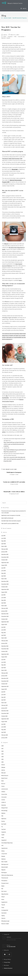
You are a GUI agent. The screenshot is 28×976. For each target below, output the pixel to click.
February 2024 (4, 608)
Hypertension (4, 848)
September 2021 (5, 686)
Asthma (3, 770)
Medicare (3, 859)
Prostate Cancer (5, 883)
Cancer (2, 786)
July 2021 (3, 691)
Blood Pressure (4, 775)
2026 (2, 762)
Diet (2, 816)
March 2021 (4, 702)
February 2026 (4, 549)
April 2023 (3, 635)
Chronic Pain (4, 794)
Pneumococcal (4, 877)
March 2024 (4, 605)
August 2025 (4, 565)
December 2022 (4, 646)
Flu (2, 826)
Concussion (4, 797)
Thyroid (3, 904)
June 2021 (3, 694)
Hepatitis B (3, 840)
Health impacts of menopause (14, 472)
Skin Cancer (4, 891)
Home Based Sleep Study (7, 842)
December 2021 (4, 678)
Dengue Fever (4, 807)
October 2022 (4, 651)
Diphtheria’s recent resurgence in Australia (10, 515)
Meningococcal (4, 864)
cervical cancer (4, 789)
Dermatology (4, 810)
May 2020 (3, 729)
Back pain (3, 772)
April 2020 (3, 732)
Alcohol (3, 764)
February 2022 (4, 673)
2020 (2, 745)
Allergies (3, 767)
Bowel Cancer (4, 778)
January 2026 (4, 551)
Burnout (3, 783)
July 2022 (3, 659)
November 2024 (5, 584)
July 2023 (3, 627)
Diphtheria (3, 818)
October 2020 (4, 716)
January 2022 (4, 675)
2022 (2, 751)
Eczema (3, 821)
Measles (3, 856)
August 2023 (4, 624)
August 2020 (4, 721)
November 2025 (5, 557)
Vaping (3, 915)
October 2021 (4, 683)
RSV (15, 36)
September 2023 (5, 621)
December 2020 (4, 710)
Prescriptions (4, 880)
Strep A (3, 896)
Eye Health (3, 824)
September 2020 (5, 718)
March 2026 (4, 546)
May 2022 (3, 665)
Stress (2, 899)
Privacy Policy (7, 962)
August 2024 (4, 592)
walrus (5, 34)
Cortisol (3, 799)
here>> (20, 280)
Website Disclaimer (8, 968)
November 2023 (5, 616)
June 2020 (3, 727)
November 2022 (5, 648)
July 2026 (3, 535)
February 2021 (4, 705)
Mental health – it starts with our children (14, 491)
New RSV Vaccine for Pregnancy (20, 18)
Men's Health (4, 861)
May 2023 (3, 632)
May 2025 (3, 573)
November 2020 (5, 713)
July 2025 (3, 568)
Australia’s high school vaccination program (11, 520)
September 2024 (5, 589)
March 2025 (4, 578)
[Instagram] (9, 954)
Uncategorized (4, 910)
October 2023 (4, 619)
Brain (2, 780)
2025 (4, 36)
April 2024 (3, 603)
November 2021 (5, 681)
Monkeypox (4, 872)
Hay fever (3, 829)
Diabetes (3, 813)
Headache (3, 832)
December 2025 (4, 554)
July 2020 (3, 724)
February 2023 (4, 640)
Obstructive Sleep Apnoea (7, 875)
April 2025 (3, 576)
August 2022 (4, 656)
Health (2, 834)
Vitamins (3, 918)
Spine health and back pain (7, 518)
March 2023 (4, 638)
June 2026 (3, 538)
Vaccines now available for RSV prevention (14, 482)
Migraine (3, 869)
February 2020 (4, 735)
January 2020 (4, 737)
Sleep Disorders (4, 894)
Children (10, 36)
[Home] (1, 18)
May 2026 (3, 541)
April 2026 (3, 543)
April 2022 (3, 667)
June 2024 (3, 597)
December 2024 (4, 581)
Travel (2, 907)
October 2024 (4, 586)
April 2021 (3, 700)
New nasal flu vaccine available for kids (10, 523)
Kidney (2, 851)
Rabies (2, 886)
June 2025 (3, 570)
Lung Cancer (4, 853)
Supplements (4, 902)
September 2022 (5, 654)
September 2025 (5, 562)
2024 (2, 756)
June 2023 (3, 630)
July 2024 (3, 594)
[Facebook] (5, 954)
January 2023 (4, 643)
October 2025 (4, 559)
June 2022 (3, 662)
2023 (2, 754)
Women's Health (5, 38)
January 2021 (4, 708)
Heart (2, 837)
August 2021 (4, 689)
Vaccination (21, 36)
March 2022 (4, 670)
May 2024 (3, 600)
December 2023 (4, 613)
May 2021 (3, 697)
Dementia (3, 805)
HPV (2, 845)
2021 (2, 748)
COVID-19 (3, 802)
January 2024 (4, 611)
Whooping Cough (5, 921)
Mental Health (4, 867)
